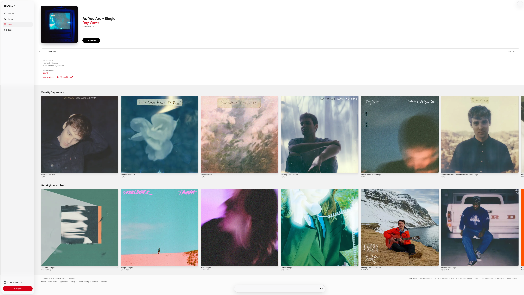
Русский (445, 278)
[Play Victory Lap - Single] (445, 262)
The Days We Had (48, 97)
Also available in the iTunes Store (57, 77)
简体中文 (454, 278)
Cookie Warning (83, 281)
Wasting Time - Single (290, 97)
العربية (437, 278)
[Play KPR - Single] (204, 262)
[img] (9, 6)
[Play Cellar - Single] (284, 262)
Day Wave (90, 23)
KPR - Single (206, 190)
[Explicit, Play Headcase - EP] (204, 170)
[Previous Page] (38, 134)
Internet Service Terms (49, 281)
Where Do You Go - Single (372, 97)
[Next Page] (521, 134)
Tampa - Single (127, 190)
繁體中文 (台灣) (512, 278)
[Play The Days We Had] (44, 170)
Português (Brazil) (488, 278)
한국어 (477, 278)
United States (412, 278)
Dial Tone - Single (48, 190)
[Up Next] (317, 289)
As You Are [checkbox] (51, 52)
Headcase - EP (207, 97)
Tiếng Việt (500, 278)
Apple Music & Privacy (67, 281)
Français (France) (466, 278)
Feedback (104, 281)
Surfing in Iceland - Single (372, 190)
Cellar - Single (287, 190)
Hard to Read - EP (128, 97)
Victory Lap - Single (449, 190)
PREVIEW (508, 51)
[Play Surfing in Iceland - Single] (365, 262)
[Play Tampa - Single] (124, 262)
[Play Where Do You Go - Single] (365, 170)
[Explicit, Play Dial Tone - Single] (44, 262)
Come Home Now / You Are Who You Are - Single (462, 97)
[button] (17, 13)
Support (95, 281)
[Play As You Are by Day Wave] (43, 52)
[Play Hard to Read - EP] (124, 170)
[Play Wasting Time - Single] (284, 170)
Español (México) (426, 278)
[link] (52, 92)
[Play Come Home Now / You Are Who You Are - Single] (445, 170)
